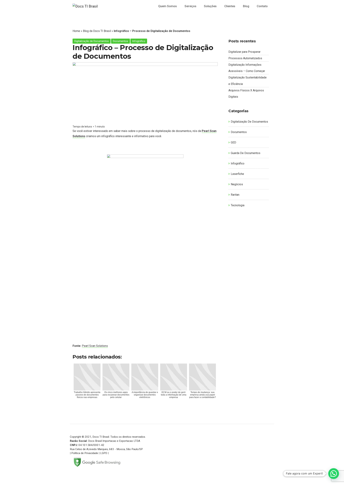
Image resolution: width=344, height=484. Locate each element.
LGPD (103, 453)
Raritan (235, 194)
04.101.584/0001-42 (91, 445)
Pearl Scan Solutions (95, 346)
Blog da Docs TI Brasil (97, 31)
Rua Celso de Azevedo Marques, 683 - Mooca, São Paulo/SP (106, 449)
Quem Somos (167, 6)
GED (233, 142)
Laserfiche (237, 174)
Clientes (229, 6)
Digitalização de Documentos (91, 41)
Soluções (210, 6)
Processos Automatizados (245, 58)
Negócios (237, 184)
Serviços (190, 6)
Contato (262, 6)
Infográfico (138, 41)
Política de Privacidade (84, 453)
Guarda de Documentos (245, 153)
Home (76, 31)
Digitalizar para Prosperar (244, 51)
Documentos (120, 41)
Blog (246, 6)
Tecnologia (237, 205)
